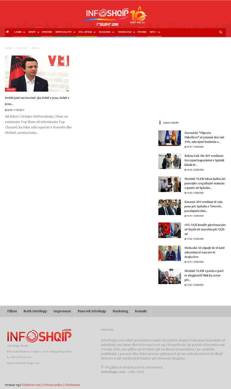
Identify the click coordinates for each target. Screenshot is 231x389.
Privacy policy (53, 385)
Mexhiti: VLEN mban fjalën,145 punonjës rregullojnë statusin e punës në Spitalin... (205, 183)
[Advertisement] (192, 84)
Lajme (18, 32)
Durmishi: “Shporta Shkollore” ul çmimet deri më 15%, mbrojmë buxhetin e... (204, 137)
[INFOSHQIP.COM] (115, 17)
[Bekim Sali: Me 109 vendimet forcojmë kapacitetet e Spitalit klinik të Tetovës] (169, 161)
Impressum (62, 311)
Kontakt (141, 311)
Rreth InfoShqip (35, 311)
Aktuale (10, 89)
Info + (153, 32)
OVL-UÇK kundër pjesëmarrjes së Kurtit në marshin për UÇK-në (205, 229)
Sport (32, 32)
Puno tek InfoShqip (92, 311)
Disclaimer (72, 385)
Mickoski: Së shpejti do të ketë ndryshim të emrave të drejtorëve (205, 252)
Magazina (105, 32)
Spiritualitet (63, 32)
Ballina (8, 48)
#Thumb (141, 32)
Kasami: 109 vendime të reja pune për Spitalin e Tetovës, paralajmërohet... (203, 206)
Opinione (47, 32)
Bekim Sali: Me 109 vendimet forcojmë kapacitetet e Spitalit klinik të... (204, 160)
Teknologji (125, 32)
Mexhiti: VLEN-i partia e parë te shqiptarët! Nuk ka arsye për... (204, 275)
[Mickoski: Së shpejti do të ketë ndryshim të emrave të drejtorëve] (169, 253)
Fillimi (12, 311)
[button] (220, 32)
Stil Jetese (85, 32)
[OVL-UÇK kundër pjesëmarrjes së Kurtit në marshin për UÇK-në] (169, 230)
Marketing (120, 311)
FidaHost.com (31, 385)
